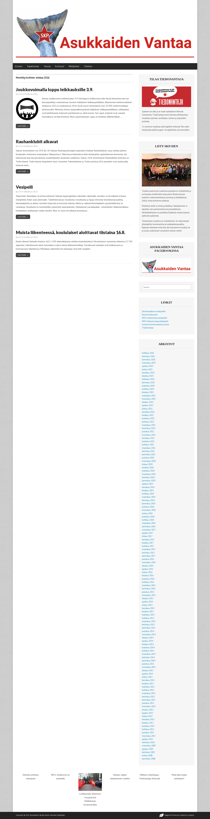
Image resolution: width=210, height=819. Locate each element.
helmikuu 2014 (148, 657)
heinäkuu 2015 (148, 608)
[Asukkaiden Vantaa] (105, 29)
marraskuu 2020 (149, 461)
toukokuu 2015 (148, 614)
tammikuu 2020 (148, 480)
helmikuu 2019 (148, 500)
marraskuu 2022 (149, 399)
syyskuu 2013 (147, 673)
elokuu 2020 (147, 464)
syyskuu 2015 (147, 601)
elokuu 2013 (147, 677)
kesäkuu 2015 (148, 611)
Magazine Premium (172, 815)
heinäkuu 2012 (148, 719)
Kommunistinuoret (149, 314)
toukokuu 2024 (148, 385)
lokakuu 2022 (147, 402)
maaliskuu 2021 (148, 448)
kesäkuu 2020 (148, 467)
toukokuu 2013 (148, 687)
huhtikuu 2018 (148, 520)
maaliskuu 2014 (148, 654)
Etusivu (18, 66)
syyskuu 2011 (147, 739)
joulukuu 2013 (148, 664)
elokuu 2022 (147, 408)
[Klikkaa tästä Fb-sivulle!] (166, 272)
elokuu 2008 (147, 755)
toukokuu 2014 (148, 647)
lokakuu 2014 (147, 637)
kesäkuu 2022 (148, 415)
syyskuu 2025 (147, 366)
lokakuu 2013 (147, 670)
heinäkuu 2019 (148, 487)
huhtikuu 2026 (148, 353)
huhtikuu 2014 (148, 650)
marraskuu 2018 (149, 510)
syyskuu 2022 (147, 405)
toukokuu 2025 (148, 379)
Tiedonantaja (147, 327)
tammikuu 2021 (148, 454)
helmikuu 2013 (148, 696)
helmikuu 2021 (148, 451)
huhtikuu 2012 (148, 729)
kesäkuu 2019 (148, 490)
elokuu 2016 (147, 572)
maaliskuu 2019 (148, 497)
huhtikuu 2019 (148, 493)
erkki (20, 94)
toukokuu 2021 (148, 441)
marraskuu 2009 (149, 745)
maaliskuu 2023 (148, 395)
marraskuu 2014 (149, 634)
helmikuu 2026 (148, 356)
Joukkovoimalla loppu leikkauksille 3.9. (54, 89)
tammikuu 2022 (148, 428)
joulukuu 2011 (148, 732)
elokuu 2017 (147, 536)
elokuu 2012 (147, 716)
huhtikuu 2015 (148, 618)
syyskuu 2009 (147, 749)
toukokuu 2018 (148, 516)
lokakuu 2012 (147, 709)
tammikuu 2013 (148, 700)
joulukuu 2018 (148, 507)
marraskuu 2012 (149, 706)
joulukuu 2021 (148, 431)
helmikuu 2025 (148, 382)
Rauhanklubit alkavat (37, 141)
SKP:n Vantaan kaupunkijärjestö (155, 321)
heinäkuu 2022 (148, 412)
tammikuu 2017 (148, 556)
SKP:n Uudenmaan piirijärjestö (154, 318)
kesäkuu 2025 (148, 376)
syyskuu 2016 (147, 569)
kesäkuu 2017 (148, 543)
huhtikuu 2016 (148, 582)
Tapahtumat (33, 66)
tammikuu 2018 (148, 526)
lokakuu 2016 (147, 565)
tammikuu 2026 (148, 359)
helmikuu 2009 (148, 752)
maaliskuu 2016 (148, 585)
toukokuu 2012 (148, 726)
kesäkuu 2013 (148, 683)
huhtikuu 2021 (148, 444)
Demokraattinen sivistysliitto (154, 311)
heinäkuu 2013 (148, 680)
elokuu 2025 (147, 369)
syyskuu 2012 (147, 713)
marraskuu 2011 (149, 736)
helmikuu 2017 (148, 552)
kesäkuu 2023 (148, 392)
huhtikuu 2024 (148, 389)
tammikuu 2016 (148, 588)
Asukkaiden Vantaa (37, 815)
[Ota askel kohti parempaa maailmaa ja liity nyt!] (166, 185)
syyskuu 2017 (147, 533)
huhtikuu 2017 (148, 546)
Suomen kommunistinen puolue (155, 324)
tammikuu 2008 (148, 758)
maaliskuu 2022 (148, 425)
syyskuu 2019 (147, 484)
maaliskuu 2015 (148, 621)
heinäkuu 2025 (148, 372)
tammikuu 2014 (148, 660)
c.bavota (191, 815)
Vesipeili (24, 187)
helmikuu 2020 (148, 477)
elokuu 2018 (147, 513)
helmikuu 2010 (148, 742)
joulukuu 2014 (148, 631)
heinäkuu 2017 (148, 539)
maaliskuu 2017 (148, 549)
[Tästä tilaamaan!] (166, 106)
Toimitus (88, 66)
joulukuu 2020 (148, 457)
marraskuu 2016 (149, 562)
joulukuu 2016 (148, 559)
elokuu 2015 (147, 605)
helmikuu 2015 (148, 624)
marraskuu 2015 (149, 595)
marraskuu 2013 (149, 667)
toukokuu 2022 (148, 418)
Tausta (47, 66)
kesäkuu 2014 (148, 644)
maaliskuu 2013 (148, 693)
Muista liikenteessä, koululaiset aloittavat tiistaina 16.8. (70, 232)
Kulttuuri (59, 66)
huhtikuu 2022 (148, 422)
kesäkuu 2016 (148, 575)
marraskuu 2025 (149, 363)
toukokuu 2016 (148, 579)
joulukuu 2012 (148, 703)
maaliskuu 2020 (148, 474)
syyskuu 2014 (147, 641)
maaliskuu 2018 (148, 523)
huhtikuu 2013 (148, 690)
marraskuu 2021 (149, 435)
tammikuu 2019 (148, 503)
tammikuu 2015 (148, 628)
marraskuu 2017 (149, 529)
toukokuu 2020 (148, 470)
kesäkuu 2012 (148, 723)
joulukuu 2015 (148, 592)
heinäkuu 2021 (148, 438)
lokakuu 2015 (147, 598)
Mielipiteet (74, 66)
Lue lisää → (23, 125)
